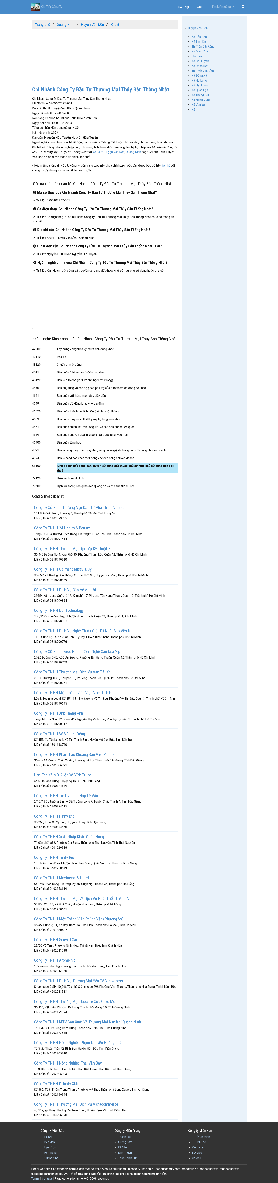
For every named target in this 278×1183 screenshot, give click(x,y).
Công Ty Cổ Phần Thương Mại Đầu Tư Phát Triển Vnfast (79, 507)
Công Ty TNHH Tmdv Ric (54, 857)
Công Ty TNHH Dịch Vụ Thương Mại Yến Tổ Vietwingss (78, 980)
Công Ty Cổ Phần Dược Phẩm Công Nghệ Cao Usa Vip (77, 651)
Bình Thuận (125, 1152)
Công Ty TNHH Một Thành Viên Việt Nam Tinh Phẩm (76, 692)
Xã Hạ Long (199, 80)
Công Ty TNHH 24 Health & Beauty (62, 528)
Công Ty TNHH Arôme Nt (54, 960)
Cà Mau (196, 1157)
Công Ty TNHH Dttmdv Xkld (56, 1083)
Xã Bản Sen (199, 37)
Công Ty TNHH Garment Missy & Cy (63, 569)
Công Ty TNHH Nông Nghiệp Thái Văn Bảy (68, 1063)
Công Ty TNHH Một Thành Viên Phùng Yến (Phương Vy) (78, 919)
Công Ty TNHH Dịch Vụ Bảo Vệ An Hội (65, 589)
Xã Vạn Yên (199, 105)
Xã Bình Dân (199, 41)
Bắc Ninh (49, 1142)
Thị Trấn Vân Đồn (203, 71)
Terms (35, 1178)
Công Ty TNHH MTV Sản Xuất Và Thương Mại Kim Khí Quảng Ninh (87, 1022)
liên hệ (166, 165)
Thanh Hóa (124, 1136)
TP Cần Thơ (199, 1142)
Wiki (199, 7)
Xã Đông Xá (199, 75)
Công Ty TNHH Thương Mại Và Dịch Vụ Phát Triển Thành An (82, 898)
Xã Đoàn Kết (200, 66)
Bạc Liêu (197, 1152)
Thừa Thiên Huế (127, 1157)
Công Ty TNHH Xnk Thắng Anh (58, 713)
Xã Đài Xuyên (200, 61)
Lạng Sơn (50, 1147)
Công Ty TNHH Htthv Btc (54, 816)
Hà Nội (48, 1136)
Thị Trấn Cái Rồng (203, 46)
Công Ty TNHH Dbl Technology (59, 610)
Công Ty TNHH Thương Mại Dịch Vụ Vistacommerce (76, 1104)
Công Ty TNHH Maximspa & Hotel (61, 878)
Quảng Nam (125, 1142)
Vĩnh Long (198, 1147)
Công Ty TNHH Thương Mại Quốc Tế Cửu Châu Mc (74, 1001)
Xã (193, 109)
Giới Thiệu (183, 7)
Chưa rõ (98, 152)
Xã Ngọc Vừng (201, 100)
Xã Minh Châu (200, 51)
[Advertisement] (105, 55)
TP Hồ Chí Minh (201, 1136)
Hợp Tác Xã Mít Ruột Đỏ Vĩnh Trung (62, 775)
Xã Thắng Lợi (200, 95)
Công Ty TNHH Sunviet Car (55, 939)
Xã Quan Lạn (200, 90)
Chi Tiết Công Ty (51, 7)
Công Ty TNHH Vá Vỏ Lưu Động (59, 733)
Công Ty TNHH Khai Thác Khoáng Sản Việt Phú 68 (74, 754)
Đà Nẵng (123, 1147)
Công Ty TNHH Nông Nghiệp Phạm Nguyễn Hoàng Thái (78, 1042)
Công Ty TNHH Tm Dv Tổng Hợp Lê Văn (66, 795)
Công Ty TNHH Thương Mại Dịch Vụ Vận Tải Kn (72, 672)
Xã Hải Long (200, 85)
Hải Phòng (50, 1152)
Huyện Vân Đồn (114, 152)
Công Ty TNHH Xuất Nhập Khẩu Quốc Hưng (69, 836)
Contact (47, 1178)
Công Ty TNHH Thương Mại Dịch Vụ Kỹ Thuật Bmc (74, 548)
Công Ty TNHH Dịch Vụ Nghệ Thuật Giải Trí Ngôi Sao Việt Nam (85, 631)
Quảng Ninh (133, 152)
